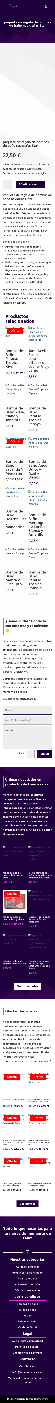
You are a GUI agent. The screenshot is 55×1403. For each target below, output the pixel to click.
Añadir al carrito (30, 184)
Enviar (44, 754)
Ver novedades (27, 986)
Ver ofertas (27, 1204)
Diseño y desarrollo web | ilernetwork (27, 1399)
